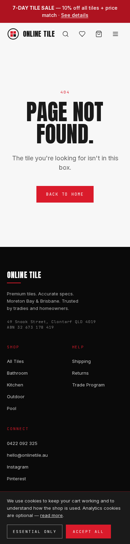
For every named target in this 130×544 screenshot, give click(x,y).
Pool (11, 408)
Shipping (81, 361)
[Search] (65, 34)
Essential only (35, 531)
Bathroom (17, 373)
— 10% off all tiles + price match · (65, 11)
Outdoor (16, 396)
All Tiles (15, 361)
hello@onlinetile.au (27, 455)
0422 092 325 (22, 443)
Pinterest (16, 478)
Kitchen (15, 384)
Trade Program (88, 384)
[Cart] (98, 34)
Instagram (17, 467)
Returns (80, 373)
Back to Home (65, 194)
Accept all (88, 531)
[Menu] (115, 34)
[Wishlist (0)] (82, 34)
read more (51, 515)
